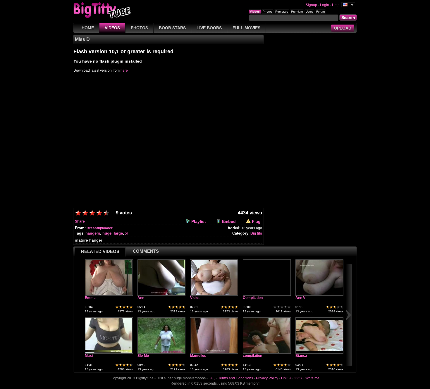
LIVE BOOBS (209, 27)
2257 (298, 378)
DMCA (286, 378)
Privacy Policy (267, 378)
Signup (311, 5)
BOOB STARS (172, 27)
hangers (92, 233)
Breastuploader (100, 228)
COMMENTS (146, 251)
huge (106, 233)
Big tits (256, 233)
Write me (312, 378)
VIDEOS (112, 27)
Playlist (198, 221)
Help (336, 5)
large (118, 233)
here (124, 70)
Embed (229, 221)
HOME (88, 27)
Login (324, 5)
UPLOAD (342, 28)
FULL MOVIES (246, 27)
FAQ (212, 378)
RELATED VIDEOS (100, 251)
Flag (256, 221)
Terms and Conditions (235, 378)
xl (126, 233)
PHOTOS (139, 27)
